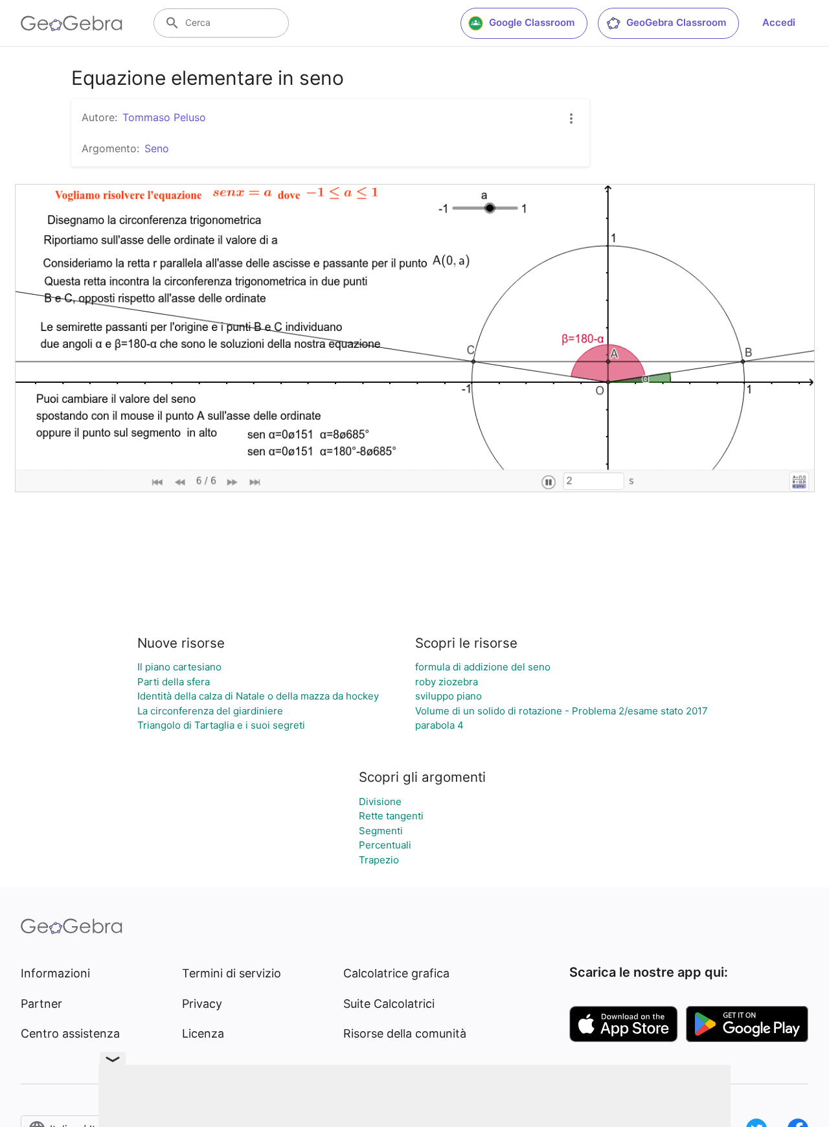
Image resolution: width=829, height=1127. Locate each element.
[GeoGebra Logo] (71, 23)
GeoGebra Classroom (676, 22)
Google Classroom (531, 22)
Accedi (778, 22)
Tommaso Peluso (164, 117)
